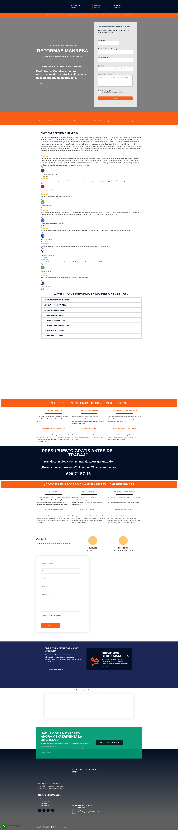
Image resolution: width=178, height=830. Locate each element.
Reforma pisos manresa (53, 315)
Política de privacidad (116, 92)
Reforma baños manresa (54, 310)
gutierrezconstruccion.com (56, 45)
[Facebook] (39, 810)
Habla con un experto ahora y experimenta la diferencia (61, 736)
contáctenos (97, 5)
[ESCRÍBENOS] (123, 540)
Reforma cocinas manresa (54, 305)
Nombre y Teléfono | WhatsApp (108, 49)
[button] (91, 300)
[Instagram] (44, 810)
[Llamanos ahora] (4, 826)
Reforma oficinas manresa (55, 330)
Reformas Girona (74, 15)
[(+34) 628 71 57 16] (67, 6)
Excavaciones (127, 15)
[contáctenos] (90, 6)
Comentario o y (103, 40)
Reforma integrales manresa (56, 300)
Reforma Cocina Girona (111, 15)
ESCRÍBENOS (123, 548)
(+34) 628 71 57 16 (75, 5)
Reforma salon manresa (54, 320)
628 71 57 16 (78, 473)
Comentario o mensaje (105, 74)
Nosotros (62, 15)
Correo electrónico (104, 57)
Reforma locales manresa (55, 335)
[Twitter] (48, 810)
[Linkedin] (52, 810)
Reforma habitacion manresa (56, 325)
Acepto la (112, 92)
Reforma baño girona (92, 15)
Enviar (115, 98)
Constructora (51, 15)
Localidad (101, 66)
